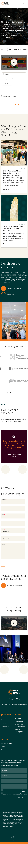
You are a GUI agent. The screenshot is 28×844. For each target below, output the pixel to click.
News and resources (6, 743)
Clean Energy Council (13, 840)
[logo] (5, 3)
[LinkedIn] (12, 699)
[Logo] (14, 692)
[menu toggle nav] (26, 3)
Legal (11, 836)
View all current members (13, 392)
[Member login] (23, 3)
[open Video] (14, 62)
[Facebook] (7, 699)
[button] (22, 469)
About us (3, 723)
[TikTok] (20, 699)
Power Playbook (19, 721)
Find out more (6, 189)
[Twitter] (14, 699)
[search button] (20, 3)
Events (3, 746)
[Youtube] (17, 699)
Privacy (16, 836)
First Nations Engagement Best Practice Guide (19, 731)
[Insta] (9, 699)
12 (12, 79)
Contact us (4, 719)
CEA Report (18, 718)
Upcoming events (14, 49)
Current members (5, 726)
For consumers (5, 750)
